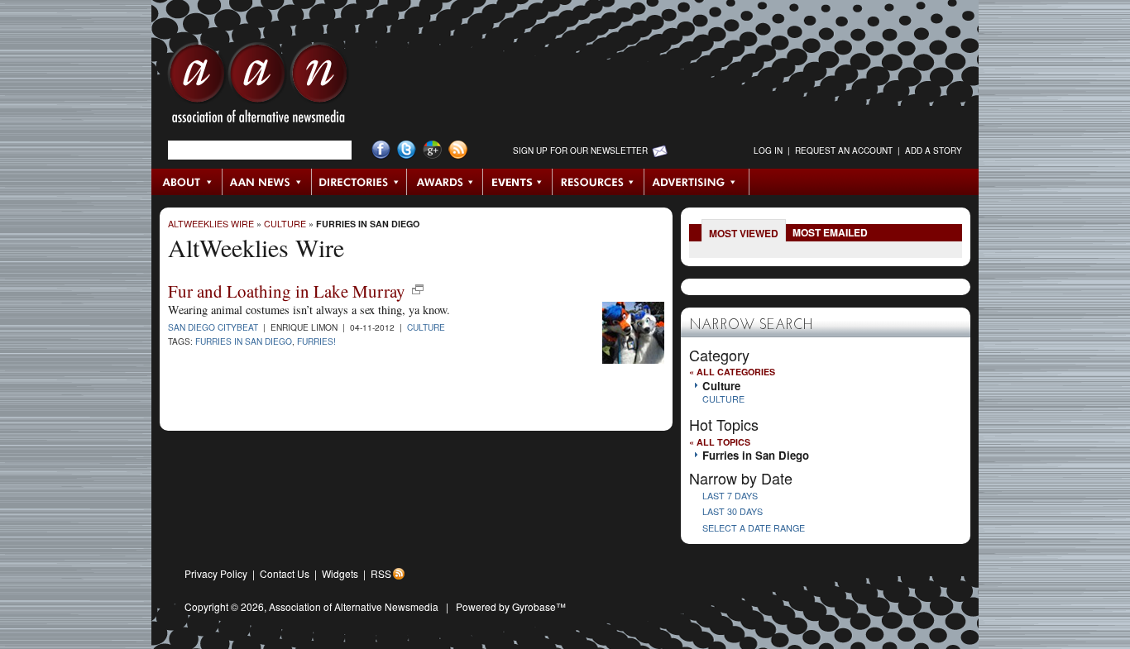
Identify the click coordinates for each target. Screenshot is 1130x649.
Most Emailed (830, 232)
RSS (381, 573)
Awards (445, 182)
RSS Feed (457, 150)
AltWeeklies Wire (211, 223)
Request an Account (844, 150)
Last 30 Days (732, 511)
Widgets (340, 573)
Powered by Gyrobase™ (511, 606)
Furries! (316, 341)
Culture (285, 223)
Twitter (406, 150)
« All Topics (719, 442)
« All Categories (732, 371)
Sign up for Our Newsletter (580, 150)
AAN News (267, 182)
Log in (768, 150)
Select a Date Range (753, 528)
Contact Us (284, 573)
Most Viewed (743, 233)
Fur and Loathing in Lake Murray (286, 291)
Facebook (380, 150)
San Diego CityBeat (213, 327)
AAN (258, 86)
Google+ (432, 150)
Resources (598, 182)
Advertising (696, 182)
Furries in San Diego (367, 223)
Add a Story (933, 150)
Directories (359, 182)
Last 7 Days (730, 495)
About (187, 182)
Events (518, 182)
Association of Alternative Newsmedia (353, 606)
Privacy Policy (215, 573)
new (417, 289)
